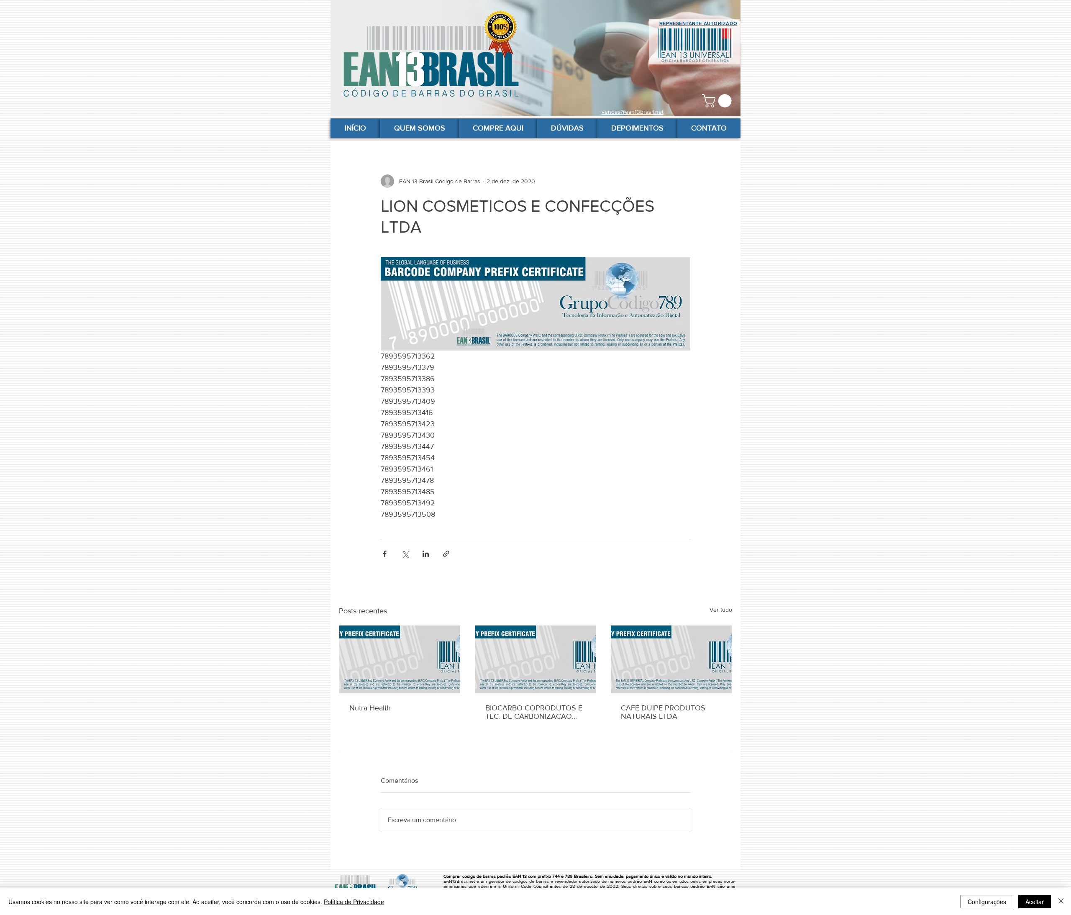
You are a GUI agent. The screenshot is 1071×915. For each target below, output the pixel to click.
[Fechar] (1061, 901)
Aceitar (1034, 901)
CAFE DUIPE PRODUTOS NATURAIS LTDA (663, 712)
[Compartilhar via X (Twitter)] (405, 554)
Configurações (987, 901)
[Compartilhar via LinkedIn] (426, 554)
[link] (718, 101)
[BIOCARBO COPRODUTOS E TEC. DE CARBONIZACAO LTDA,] (535, 659)
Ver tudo (721, 609)
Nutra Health (370, 708)
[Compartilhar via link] (446, 554)
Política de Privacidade (354, 901)
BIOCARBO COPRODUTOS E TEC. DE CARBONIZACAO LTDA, (533, 712)
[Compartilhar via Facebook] (385, 554)
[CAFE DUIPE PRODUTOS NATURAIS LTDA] (671, 659)
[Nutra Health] (399, 659)
